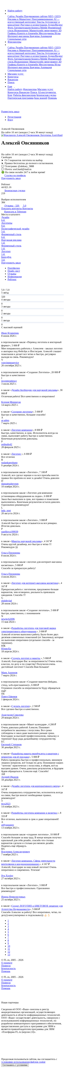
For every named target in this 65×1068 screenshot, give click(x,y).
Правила (6, 965)
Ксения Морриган (11, 402)
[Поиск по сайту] (10, 106)
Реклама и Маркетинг (20, 19)
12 (9, 951)
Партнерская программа (21, 98)
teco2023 (5, 803)
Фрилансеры (14, 42)
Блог (10, 95)
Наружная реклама (11, 240)
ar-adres (5, 420)
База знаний (40, 98)
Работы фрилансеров (24, 95)
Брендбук (6, 257)
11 (9, 949)
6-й (3, 220)
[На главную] (4, 5)
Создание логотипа (22, 411)
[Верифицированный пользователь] (26, 129)
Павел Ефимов (9, 696)
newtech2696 (8, 619)
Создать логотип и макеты (26, 658)
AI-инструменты (47, 92)
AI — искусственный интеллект (33, 20)
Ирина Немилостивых (13, 896)
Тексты (41, 22)
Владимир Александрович (15, 851)
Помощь (52, 98)
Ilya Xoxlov (7, 875)
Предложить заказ (11, 178)
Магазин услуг (16, 74)
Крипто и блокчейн (28, 33)
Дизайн (19, 16)
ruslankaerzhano (9, 462)
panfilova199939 (9, 531)
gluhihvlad (6, 600)
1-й (3, 243)
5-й (3, 231)
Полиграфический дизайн (15, 228)
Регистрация (14, 117)
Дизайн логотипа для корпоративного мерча (35, 786)
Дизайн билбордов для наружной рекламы (34, 390)
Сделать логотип (21, 706)
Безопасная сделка (46, 95)
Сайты (11, 16)
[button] (8, 13)
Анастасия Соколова (12, 714)
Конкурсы (13, 76)
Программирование (43, 19)
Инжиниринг (21, 30)
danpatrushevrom (9, 483)
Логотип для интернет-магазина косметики (35, 583)
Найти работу (15, 10)
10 (9, 946)
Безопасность (8, 968)
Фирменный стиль (11, 234)
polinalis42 (6, 444)
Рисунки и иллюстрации (34, 24)
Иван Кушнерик (10, 333)
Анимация (46, 36)
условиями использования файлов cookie (23, 1062)
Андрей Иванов (9, 777)
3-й (3, 260)
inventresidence (9, 381)
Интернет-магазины (19, 36)
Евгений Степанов (11, 744)
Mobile (44, 27)
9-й (3, 225)
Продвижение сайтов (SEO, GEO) (42, 16)
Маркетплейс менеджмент (43, 30)
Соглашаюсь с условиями (15, 1065)
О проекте (6, 962)
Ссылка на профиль (15, 175)
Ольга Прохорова (10, 552)
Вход (10, 119)
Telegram (15, 211)
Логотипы (6, 223)
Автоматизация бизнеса (27, 27)
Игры (58, 33)
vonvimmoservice (10, 362)
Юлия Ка (6, 648)
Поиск (11, 82)
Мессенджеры (47, 33)
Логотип (6, 251)
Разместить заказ (10, 111)
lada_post (6, 510)
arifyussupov (7, 825)
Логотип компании (22, 430)
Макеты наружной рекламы (26, 541)
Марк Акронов (9, 672)
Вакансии (13, 79)
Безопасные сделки (15, 190)
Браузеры (35, 36)
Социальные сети (17, 39)
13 (9, 954)
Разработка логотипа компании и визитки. (34, 813)
